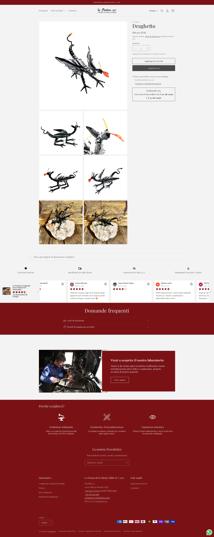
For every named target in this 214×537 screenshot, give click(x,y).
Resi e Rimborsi (45, 492)
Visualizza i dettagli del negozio (148, 83)
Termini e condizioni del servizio (89, 531)
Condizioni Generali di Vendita (52, 483)
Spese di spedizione (152, 36)
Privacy (42, 488)
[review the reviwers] (50, 284)
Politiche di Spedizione (48, 497)
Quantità (135, 43)
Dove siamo (119, 380)
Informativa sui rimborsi (112, 531)
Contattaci (134, 488)
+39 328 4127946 (92, 494)
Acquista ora (154, 68)
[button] (58, 10)
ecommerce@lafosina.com (97, 497)
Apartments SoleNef (138, 483)
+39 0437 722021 (92, 490)
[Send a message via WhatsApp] (209, 532)
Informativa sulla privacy (67, 531)
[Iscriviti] (126, 463)
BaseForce (52, 531)
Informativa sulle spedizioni (133, 531)
